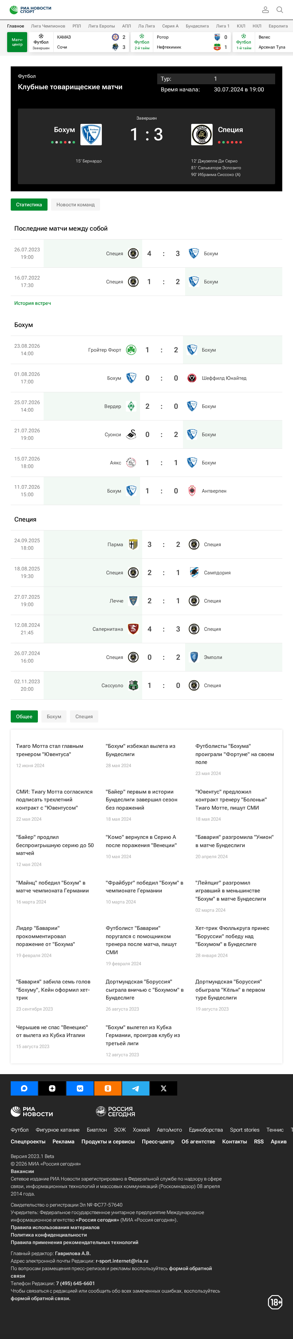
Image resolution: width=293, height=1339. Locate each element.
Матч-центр (17, 42)
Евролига (278, 26)
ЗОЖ (120, 1130)
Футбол (27, 76)
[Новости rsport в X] (163, 1088)
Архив (279, 1141)
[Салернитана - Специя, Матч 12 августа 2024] (232, 142)
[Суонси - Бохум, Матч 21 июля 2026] (61, 142)
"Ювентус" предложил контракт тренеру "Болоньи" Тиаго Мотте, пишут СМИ (231, 800)
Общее (24, 716)
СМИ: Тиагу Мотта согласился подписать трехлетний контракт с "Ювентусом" (54, 800)
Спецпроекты (28, 1141)
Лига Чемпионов (48, 26)
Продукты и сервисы (108, 1141)
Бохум (64, 129)
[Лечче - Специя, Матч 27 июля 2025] (228, 142)
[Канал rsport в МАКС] (24, 1088)
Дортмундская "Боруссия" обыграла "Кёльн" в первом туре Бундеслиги (230, 989)
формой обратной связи (40, 1298)
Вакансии (22, 1171)
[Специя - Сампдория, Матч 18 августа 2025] (223, 142)
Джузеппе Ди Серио (218, 160)
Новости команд (75, 204)
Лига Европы (101, 26)
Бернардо (92, 160)
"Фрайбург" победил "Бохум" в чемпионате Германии (144, 887)
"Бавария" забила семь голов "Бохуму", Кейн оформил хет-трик (53, 989)
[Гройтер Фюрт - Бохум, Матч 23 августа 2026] (74, 142)
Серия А (170, 26)
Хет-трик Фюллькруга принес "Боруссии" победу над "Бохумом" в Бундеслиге (232, 936)
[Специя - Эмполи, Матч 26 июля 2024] (236, 142)
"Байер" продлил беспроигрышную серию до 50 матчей (55, 845)
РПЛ (77, 26)
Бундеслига (197, 26)
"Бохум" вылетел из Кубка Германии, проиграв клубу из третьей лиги (143, 1035)
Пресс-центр (158, 1141)
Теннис (275, 1130)
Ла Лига (146, 26)
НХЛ (257, 26)
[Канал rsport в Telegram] (135, 1088)
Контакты (234, 1141)
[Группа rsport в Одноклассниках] (107, 1088)
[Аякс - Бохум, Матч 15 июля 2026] (56, 142)
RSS (259, 1141)
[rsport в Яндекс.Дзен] (52, 1088)
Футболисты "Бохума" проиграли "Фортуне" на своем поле (234, 754)
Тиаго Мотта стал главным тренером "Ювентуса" (49, 750)
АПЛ (126, 26)
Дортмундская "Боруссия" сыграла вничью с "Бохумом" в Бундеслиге (145, 989)
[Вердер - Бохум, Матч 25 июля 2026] (65, 142)
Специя (230, 129)
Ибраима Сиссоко (216, 174)
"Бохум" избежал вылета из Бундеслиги (140, 750)
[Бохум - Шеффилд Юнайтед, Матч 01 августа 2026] (69, 142)
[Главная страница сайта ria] (12, 10)
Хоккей (141, 1130)
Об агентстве (198, 1141)
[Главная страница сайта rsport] (46, 10)
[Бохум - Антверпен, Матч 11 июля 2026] (52, 142)
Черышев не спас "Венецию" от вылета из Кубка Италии (52, 1031)
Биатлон (97, 1130)
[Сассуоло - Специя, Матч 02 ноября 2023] (240, 142)
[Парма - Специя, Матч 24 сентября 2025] (219, 142)
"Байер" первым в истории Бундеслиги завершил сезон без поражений (141, 800)
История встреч (32, 303)
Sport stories (244, 1130)
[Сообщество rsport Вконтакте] (80, 1088)
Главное (15, 26)
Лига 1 (223, 26)
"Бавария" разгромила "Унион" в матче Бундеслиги (234, 841)
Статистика (29, 204)
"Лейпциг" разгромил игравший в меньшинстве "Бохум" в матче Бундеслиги (230, 891)
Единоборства (206, 1130)
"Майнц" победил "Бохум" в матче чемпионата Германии (52, 887)
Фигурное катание (58, 1130)
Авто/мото (169, 1130)
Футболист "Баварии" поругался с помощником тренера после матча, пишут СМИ (141, 940)
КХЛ (241, 26)
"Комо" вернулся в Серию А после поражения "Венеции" (141, 841)
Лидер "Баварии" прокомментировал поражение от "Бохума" (45, 936)
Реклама (63, 1141)
